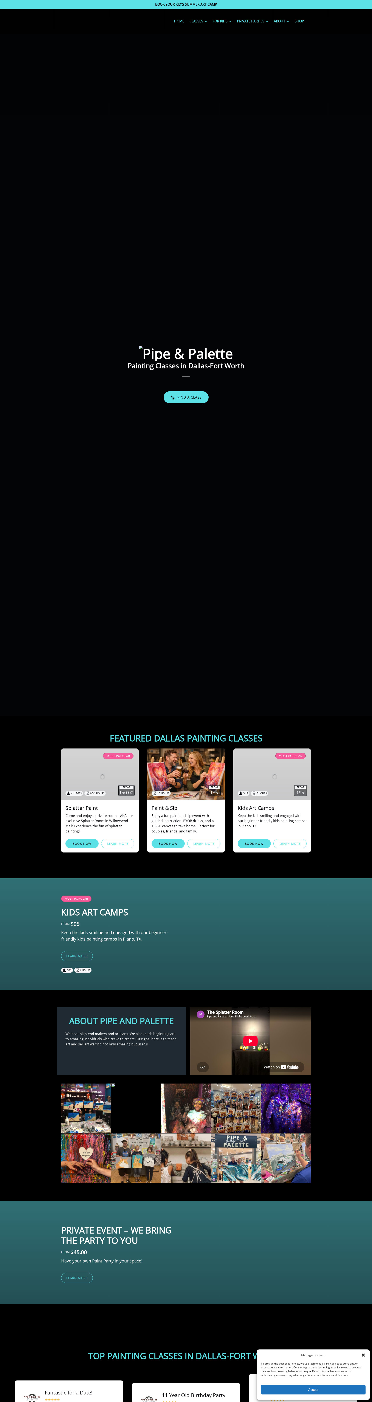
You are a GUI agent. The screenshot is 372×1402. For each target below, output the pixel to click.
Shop (299, 21)
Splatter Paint (81, 807)
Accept (313, 1389)
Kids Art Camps (256, 807)
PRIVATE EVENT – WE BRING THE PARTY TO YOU (116, 1235)
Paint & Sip (164, 807)
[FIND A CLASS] (186, 385)
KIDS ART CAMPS (94, 912)
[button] (363, 1355)
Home (179, 21)
